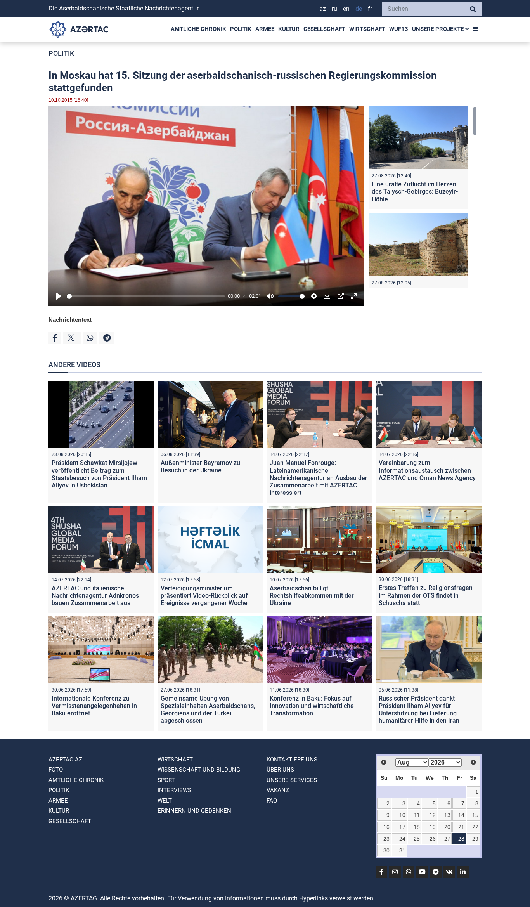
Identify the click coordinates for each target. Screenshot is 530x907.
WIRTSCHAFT (367, 29)
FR (370, 8)
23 (386, 839)
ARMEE (264, 29)
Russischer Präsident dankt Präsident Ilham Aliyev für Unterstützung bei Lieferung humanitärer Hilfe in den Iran (419, 710)
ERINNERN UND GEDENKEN (194, 810)
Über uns (280, 769)
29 (475, 839)
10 (402, 815)
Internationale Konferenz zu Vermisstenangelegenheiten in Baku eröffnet (94, 706)
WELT (165, 800)
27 (447, 839)
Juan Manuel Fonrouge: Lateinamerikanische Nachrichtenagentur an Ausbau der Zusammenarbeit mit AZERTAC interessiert (318, 477)
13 (447, 815)
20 (447, 827)
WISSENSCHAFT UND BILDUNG (199, 769)
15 (475, 815)
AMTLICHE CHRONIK (198, 29)
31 (402, 850)
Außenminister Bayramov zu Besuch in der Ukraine (200, 466)
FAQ (272, 800)
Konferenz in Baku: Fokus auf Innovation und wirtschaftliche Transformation (312, 706)
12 (433, 815)
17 (402, 827)
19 (433, 827)
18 (417, 827)
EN (346, 8)
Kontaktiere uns (292, 759)
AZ (322, 8)
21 (461, 827)
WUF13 (398, 29)
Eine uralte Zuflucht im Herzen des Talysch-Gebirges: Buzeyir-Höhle (415, 191)
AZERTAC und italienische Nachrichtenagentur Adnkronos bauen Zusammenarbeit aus (95, 595)
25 (417, 839)
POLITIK (240, 29)
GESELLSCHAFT (324, 29)
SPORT (166, 780)
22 (475, 827)
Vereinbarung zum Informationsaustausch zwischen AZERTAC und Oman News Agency (427, 470)
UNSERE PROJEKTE (438, 29)
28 (461, 839)
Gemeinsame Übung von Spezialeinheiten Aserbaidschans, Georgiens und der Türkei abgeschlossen (208, 710)
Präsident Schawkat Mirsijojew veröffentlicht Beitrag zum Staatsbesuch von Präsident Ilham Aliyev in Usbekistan (99, 474)
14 (461, 815)
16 (386, 827)
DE (358, 8)
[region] (423, 197)
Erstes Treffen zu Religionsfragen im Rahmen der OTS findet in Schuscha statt (426, 595)
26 (433, 839)
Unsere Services (292, 780)
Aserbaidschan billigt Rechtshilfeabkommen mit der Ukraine (312, 595)
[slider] (146, 296)
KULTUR (289, 29)
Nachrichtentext (70, 319)
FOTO (55, 769)
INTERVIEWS (174, 790)
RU (334, 8)
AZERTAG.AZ (65, 759)
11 (417, 815)
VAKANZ (278, 790)
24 (402, 839)
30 (386, 850)
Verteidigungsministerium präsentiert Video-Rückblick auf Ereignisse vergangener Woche (204, 595)
